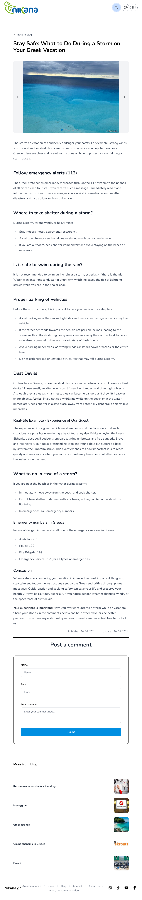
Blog (63, 886)
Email (24, 684)
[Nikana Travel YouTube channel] (126, 888)
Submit (71, 732)
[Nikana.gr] (21, 7)
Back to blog (24, 34)
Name (24, 665)
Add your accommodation (64, 890)
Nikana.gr (12, 888)
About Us (94, 886)
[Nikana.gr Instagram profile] (110, 888)
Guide (51, 886)
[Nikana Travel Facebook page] (135, 888)
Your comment (29, 704)
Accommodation (31, 886)
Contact (77, 886)
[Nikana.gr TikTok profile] (118, 888)
